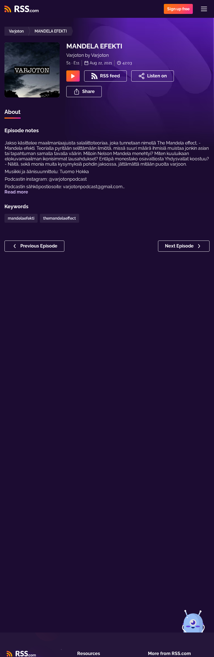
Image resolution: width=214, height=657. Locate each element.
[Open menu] (204, 8)
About (12, 112)
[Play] (73, 76)
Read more (16, 192)
